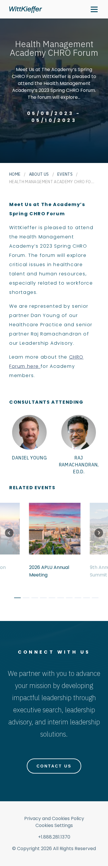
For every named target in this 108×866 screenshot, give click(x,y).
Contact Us (54, 766)
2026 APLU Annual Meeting (49, 571)
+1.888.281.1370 (54, 837)
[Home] (25, 9)
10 (93, 599)
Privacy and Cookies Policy (54, 818)
